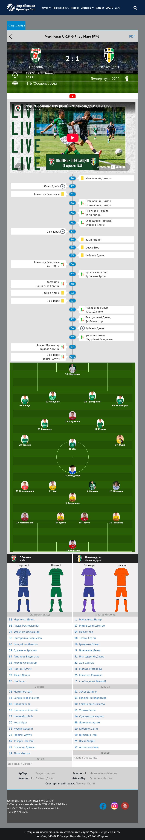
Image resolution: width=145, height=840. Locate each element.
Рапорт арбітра (16, 25)
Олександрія (109, 67)
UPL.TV (109, 8)
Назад (10, 36)
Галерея (100, 8)
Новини (75, 8)
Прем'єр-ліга (60, 8)
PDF (132, 36)
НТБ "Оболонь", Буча (41, 83)
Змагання (86, 8)
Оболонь (36, 67)
